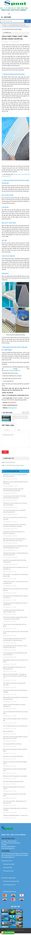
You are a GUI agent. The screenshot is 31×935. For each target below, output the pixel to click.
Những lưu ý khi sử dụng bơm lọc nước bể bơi (15, 776)
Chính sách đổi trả (7, 867)
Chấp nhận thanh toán (9, 891)
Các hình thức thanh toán (9, 884)
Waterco (17, 370)
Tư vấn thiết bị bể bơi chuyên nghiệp (17, 25)
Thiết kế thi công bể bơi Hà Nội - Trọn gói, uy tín (15, 815)
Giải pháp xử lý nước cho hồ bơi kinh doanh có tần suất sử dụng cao (20, 417)
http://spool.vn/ (12, 408)
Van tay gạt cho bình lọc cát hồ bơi (12, 744)
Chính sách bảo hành (8, 871)
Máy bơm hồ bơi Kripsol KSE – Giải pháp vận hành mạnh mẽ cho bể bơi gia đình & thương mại (15, 676)
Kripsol (13, 370)
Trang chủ (4, 25)
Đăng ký (26, 13)
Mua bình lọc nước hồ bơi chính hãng (13, 756)
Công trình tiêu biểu (9, 462)
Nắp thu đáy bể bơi (8, 731)
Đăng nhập (19, 13)
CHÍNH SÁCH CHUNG (6, 860)
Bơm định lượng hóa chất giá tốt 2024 (13, 781)
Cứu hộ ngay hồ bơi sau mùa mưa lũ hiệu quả (15, 726)
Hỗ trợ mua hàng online (8, 878)
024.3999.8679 (9, 932)
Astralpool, (7, 370)
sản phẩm (12, 13)
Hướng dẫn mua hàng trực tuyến (11, 881)
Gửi (5, 452)
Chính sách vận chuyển (8, 864)
